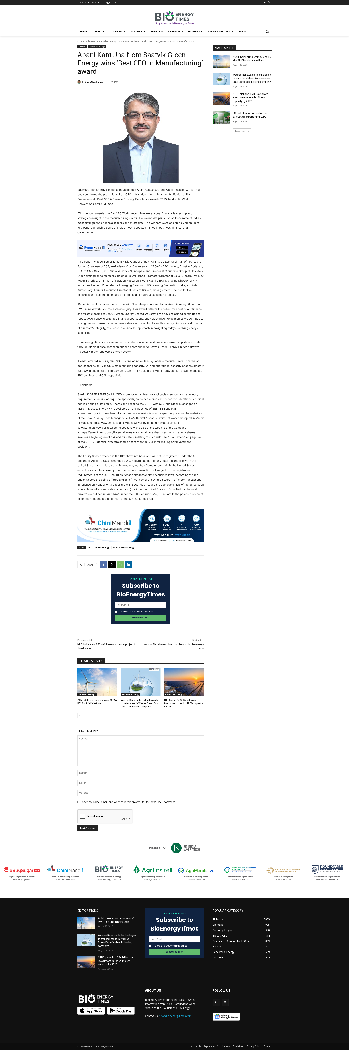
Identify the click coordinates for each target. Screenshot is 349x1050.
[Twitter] (269, 3)
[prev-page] (79, 715)
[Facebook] (103, 564)
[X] (112, 564)
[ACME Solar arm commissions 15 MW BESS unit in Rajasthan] (97, 682)
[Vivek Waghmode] (79, 82)
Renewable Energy (106, 41)
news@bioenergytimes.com (175, 1016)
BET (90, 547)
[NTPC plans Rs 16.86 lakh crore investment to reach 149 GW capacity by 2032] (184, 682)
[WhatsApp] (120, 564)
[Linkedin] (264, 3)
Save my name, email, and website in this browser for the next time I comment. (129, 801)
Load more (241, 131)
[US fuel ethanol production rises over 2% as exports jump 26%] (221, 117)
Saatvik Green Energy (124, 547)
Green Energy (102, 547)
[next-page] (85, 715)
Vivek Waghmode (94, 82)
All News (90, 41)
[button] (267, 31)
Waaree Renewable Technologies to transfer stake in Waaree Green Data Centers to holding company (140, 703)
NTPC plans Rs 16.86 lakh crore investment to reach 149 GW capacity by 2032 (183, 703)
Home (80, 41)
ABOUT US (153, 990)
